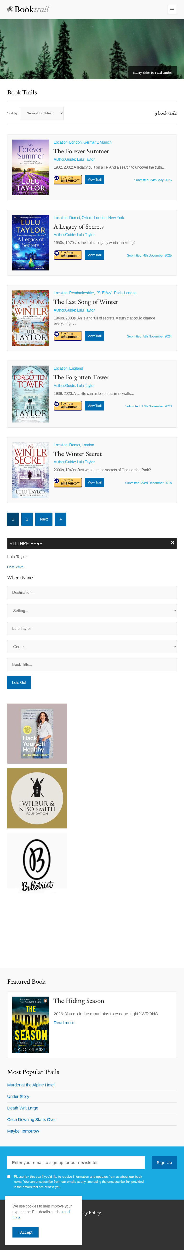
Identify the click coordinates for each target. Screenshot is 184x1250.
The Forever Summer (81, 151)
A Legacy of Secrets (79, 227)
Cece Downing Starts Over (31, 1119)
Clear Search (15, 567)
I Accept (25, 1232)
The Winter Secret (78, 454)
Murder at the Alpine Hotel (31, 1085)
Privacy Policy (87, 1212)
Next (43, 519)
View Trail (94, 179)
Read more (64, 1022)
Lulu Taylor (86, 159)
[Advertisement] (37, 928)
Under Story (18, 1096)
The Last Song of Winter (86, 302)
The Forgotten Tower (81, 377)
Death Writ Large (22, 1108)
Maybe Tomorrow (23, 1131)
